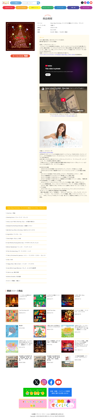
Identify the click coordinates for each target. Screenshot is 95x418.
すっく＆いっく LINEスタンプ (35, 390)
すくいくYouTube (22, 7)
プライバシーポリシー (41, 414)
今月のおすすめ (8, 7)
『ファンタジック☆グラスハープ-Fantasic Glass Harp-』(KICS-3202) (57, 54)
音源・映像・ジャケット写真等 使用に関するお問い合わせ (60, 392)
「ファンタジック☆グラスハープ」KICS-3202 (62, 116)
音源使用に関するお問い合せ (57, 414)
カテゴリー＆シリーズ (47, 7)
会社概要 (33, 414)
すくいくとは (86, 7)
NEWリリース (34, 7)
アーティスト (60, 7)
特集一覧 (73, 7)
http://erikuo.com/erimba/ (46, 152)
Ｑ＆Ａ (48, 414)
